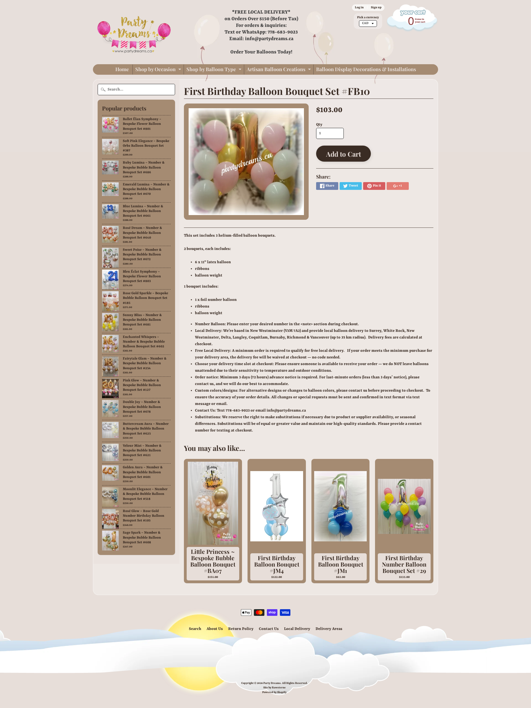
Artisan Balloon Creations (279, 70)
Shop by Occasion (159, 70)
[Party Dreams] (134, 32)
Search (195, 629)
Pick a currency (368, 17)
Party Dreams (272, 683)
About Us (215, 629)
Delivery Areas (329, 629)
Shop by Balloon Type (214, 70)
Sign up (376, 7)
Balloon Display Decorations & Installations (366, 69)
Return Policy (241, 629)
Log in (359, 7)
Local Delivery (297, 629)
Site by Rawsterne (274, 687)
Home (122, 69)
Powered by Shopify (274, 692)
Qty (319, 124)
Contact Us (269, 629)
